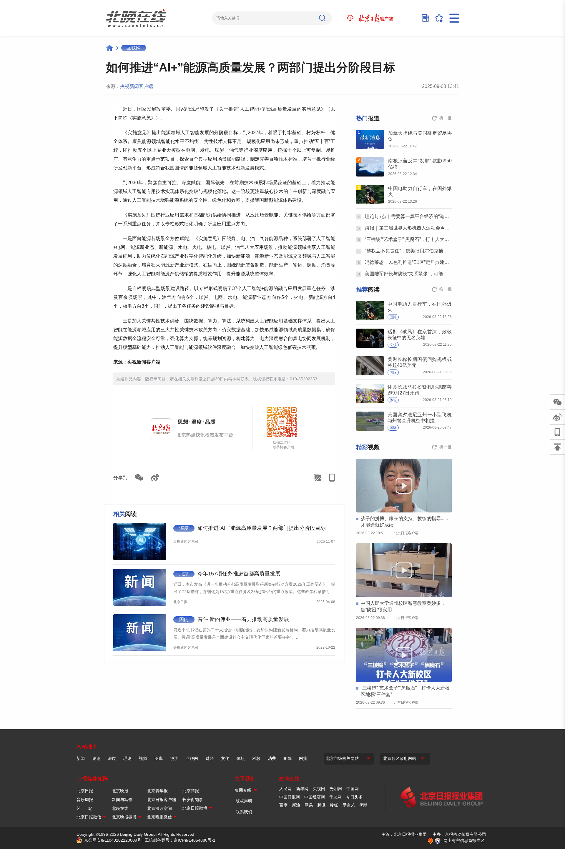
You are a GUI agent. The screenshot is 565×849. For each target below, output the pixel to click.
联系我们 (244, 812)
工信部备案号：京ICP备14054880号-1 (180, 840)
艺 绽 (84, 808)
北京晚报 (120, 790)
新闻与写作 (122, 799)
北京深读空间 (159, 808)
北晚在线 (120, 808)
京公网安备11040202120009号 (112, 840)
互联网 (134, 47)
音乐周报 (85, 799)
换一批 (445, 118)
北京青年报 (157, 790)
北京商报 (190, 790)
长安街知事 (192, 799)
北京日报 (85, 790)
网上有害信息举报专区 (464, 840)
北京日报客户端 (161, 799)
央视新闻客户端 (136, 86)
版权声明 (244, 801)
